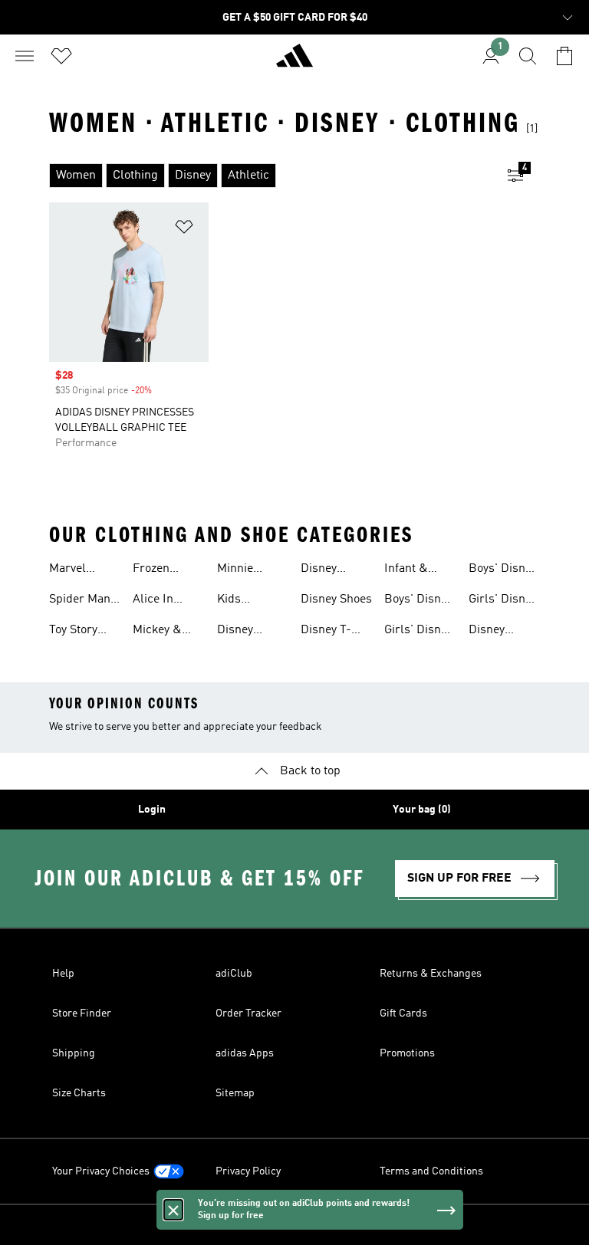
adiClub (234, 973)
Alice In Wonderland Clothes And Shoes (165, 601)
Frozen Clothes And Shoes (165, 570)
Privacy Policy (248, 1171)
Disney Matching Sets (493, 631)
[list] (270, 175)
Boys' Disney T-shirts (503, 570)
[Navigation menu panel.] (24, 56)
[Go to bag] (564, 56)
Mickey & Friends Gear (167, 631)
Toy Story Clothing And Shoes (84, 631)
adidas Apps (245, 1053)
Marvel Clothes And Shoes (81, 570)
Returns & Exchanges (431, 973)
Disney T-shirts (326, 631)
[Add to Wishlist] (184, 230)
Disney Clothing (323, 570)
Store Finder (81, 1013)
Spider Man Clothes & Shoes (79, 601)
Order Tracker (248, 1013)
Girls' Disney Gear (418, 631)
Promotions (407, 1053)
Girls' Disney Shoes (503, 601)
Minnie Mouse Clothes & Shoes (243, 570)
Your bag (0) (422, 809)
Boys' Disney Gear (418, 601)
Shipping (73, 1053)
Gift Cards (403, 1013)
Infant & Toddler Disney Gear (416, 570)
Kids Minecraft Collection (244, 601)
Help (63, 973)
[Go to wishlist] (61, 56)
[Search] (527, 56)
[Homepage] (294, 62)
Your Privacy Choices (101, 1171)
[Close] (173, 1210)
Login (152, 809)
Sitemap (235, 1093)
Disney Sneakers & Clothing (248, 631)
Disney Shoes (336, 599)
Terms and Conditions (431, 1171)
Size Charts (79, 1093)
